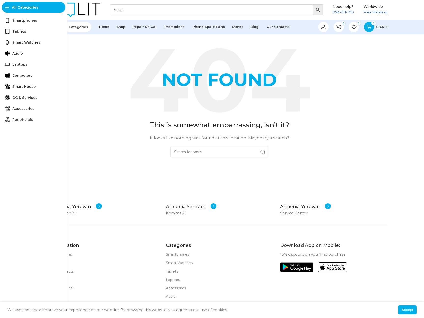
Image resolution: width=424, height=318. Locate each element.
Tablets (172, 271)
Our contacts (62, 271)
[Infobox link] (76, 206)
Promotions (61, 254)
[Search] (262, 151)
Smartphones (177, 254)
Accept (407, 310)
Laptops (173, 280)
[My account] (323, 27)
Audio (171, 296)
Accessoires (176, 288)
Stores (56, 263)
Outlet (56, 280)
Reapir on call (62, 288)
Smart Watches (179, 263)
